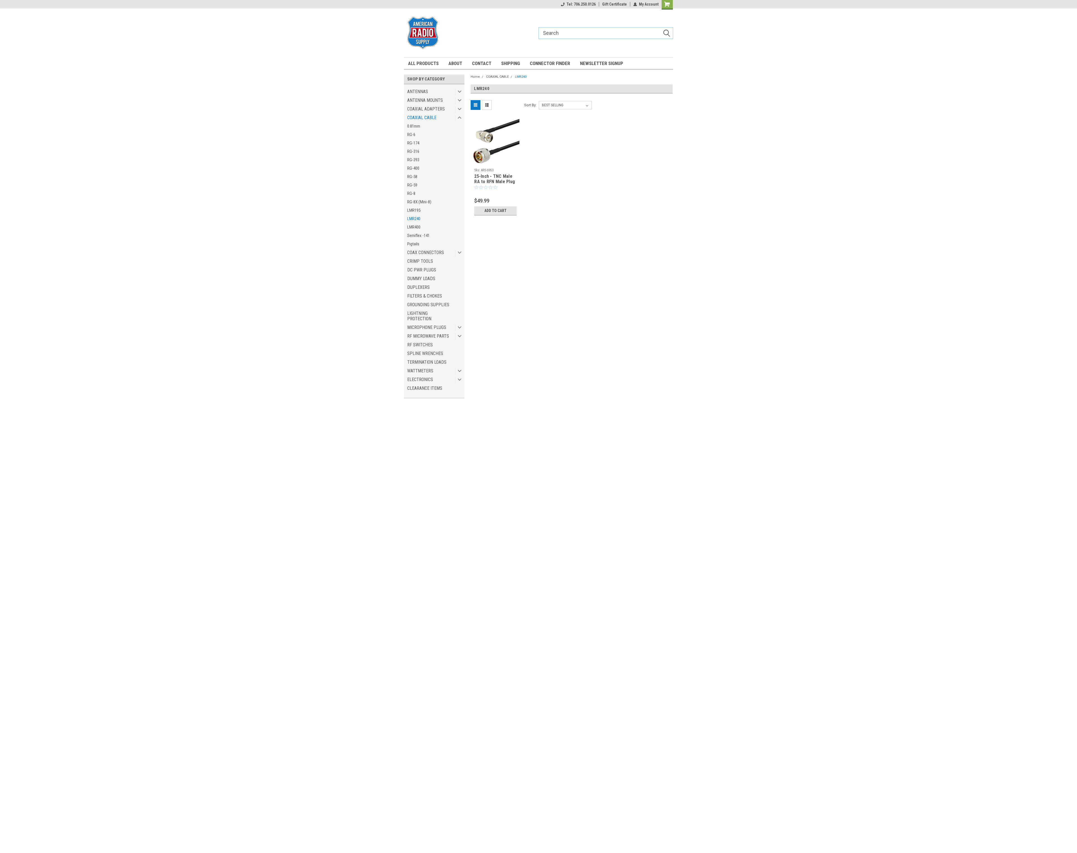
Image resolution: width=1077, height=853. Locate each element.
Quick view (495, 161)
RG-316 (413, 151)
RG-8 (411, 193)
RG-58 (412, 176)
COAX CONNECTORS (425, 252)
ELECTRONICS (420, 379)
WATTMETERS (420, 371)
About (455, 63)
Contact (481, 63)
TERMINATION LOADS (427, 362)
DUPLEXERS (418, 287)
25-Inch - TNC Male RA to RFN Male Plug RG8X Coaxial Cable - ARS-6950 (495, 184)
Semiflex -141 (418, 235)
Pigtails (413, 243)
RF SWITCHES (420, 344)
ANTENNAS (417, 91)
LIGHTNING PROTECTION (419, 316)
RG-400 (413, 168)
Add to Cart (495, 210)
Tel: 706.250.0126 (581, 4)
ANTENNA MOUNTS (425, 100)
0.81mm (413, 126)
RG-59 (412, 185)
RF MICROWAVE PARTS (428, 336)
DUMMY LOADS (421, 278)
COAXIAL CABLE (421, 117)
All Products (423, 63)
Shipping (510, 63)
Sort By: (530, 105)
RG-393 (413, 159)
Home (475, 77)
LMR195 (413, 210)
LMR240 (413, 218)
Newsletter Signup (601, 63)
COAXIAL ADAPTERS (426, 109)
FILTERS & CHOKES (424, 296)
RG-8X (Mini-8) (419, 201)
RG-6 (411, 134)
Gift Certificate (614, 4)
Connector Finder (550, 63)
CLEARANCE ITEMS (424, 388)
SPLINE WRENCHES (425, 353)
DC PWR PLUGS (421, 270)
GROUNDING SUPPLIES (428, 304)
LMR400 (413, 227)
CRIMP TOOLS (420, 261)
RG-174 (413, 143)
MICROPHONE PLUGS (426, 327)
